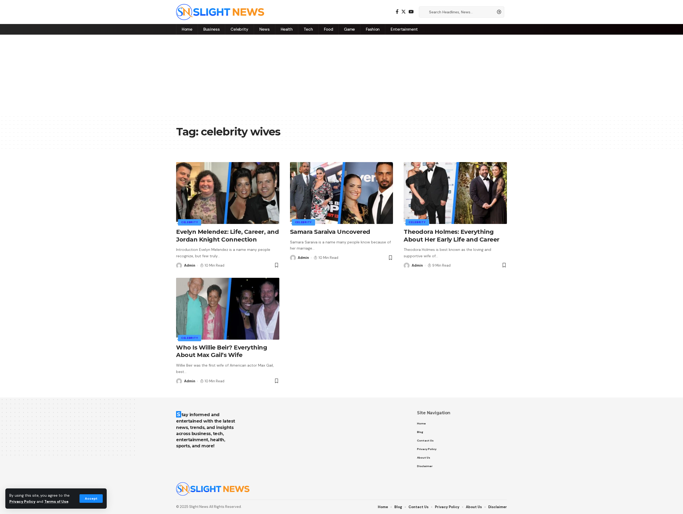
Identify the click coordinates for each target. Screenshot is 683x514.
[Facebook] (397, 12)
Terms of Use (56, 501)
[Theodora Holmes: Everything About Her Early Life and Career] (455, 193)
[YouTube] (411, 12)
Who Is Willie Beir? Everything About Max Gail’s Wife (221, 351)
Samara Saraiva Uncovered (330, 231)
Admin (189, 265)
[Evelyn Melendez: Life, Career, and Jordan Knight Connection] (227, 193)
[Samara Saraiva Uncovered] (341, 193)
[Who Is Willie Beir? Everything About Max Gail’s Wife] (227, 309)
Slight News (198, 506)
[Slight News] (220, 12)
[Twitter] (403, 12)
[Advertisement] (341, 74)
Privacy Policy (22, 501)
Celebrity (189, 222)
